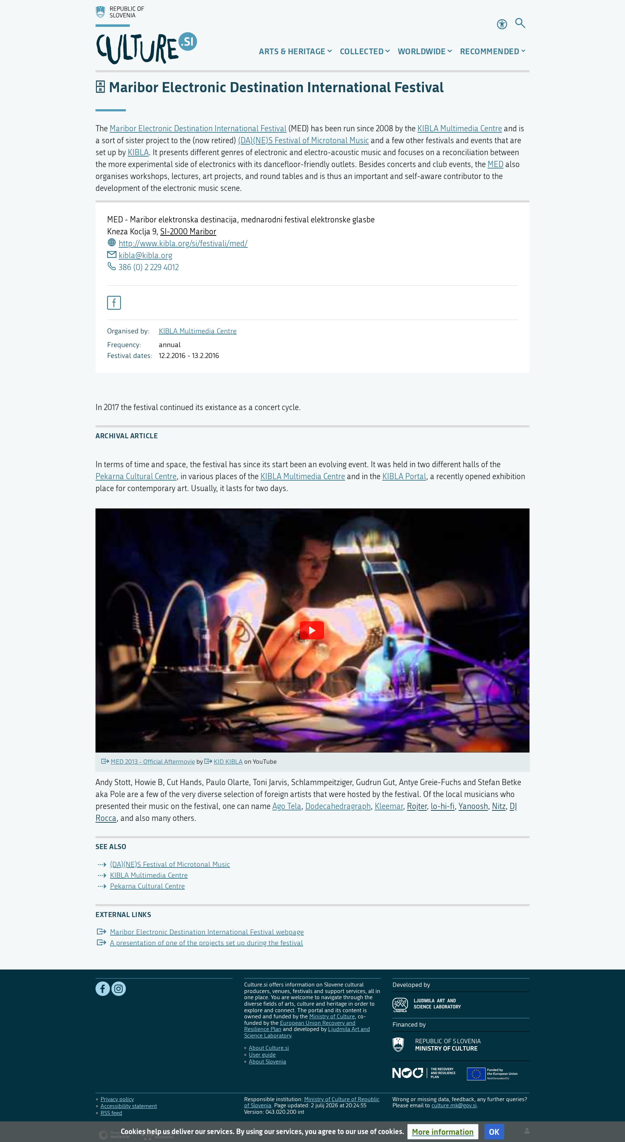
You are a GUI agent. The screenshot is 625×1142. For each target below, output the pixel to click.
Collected (362, 51)
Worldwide (422, 51)
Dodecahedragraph (338, 806)
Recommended (489, 51)
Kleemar (389, 806)
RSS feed (111, 1112)
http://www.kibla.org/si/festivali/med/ (183, 243)
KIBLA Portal (404, 476)
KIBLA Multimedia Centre (198, 331)
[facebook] (114, 303)
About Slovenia (267, 1061)
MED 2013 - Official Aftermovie (153, 762)
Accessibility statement (129, 1106)
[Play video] (312, 630)
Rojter (417, 806)
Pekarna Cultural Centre (136, 476)
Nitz (499, 806)
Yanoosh (473, 806)
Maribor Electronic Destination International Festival (198, 128)
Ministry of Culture (332, 1016)
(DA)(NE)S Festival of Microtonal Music (303, 140)
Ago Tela (286, 806)
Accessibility (502, 24)
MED (495, 164)
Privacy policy (117, 1099)
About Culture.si (269, 1047)
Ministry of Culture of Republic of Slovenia (311, 1102)
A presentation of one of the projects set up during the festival (206, 943)
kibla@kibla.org (145, 255)
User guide (262, 1054)
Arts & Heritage (292, 51)
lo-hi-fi (443, 806)
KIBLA (138, 152)
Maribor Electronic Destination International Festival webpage (207, 932)
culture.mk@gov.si (454, 1105)
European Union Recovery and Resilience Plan (300, 1026)
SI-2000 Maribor (188, 232)
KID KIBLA (228, 762)
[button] (443, 1131)
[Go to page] (520, 24)
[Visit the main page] (164, 35)
